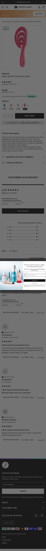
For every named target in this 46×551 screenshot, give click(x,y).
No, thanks (34, 283)
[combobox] (25, 275)
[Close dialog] (44, 262)
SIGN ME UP (34, 280)
